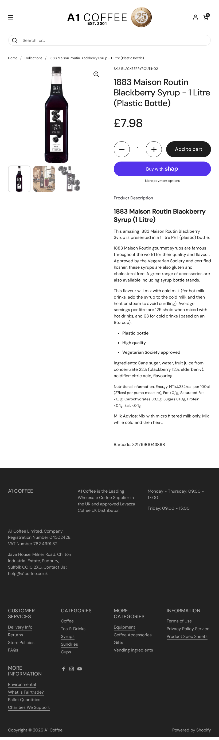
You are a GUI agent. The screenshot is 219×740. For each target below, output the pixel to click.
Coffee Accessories (133, 635)
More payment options (162, 181)
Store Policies (21, 642)
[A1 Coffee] (109, 17)
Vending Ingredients (133, 650)
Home (12, 58)
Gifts (118, 642)
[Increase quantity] (154, 149)
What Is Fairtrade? (26, 692)
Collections (33, 58)
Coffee (67, 621)
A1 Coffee (53, 730)
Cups (66, 652)
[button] (205, 17)
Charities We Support (29, 707)
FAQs (13, 650)
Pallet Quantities (24, 699)
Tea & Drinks (73, 629)
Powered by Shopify (191, 730)
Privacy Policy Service (188, 629)
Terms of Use (179, 621)
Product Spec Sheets (187, 636)
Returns (15, 635)
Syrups (68, 636)
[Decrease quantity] (122, 149)
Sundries (69, 644)
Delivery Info (20, 627)
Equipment (124, 627)
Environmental (22, 684)
